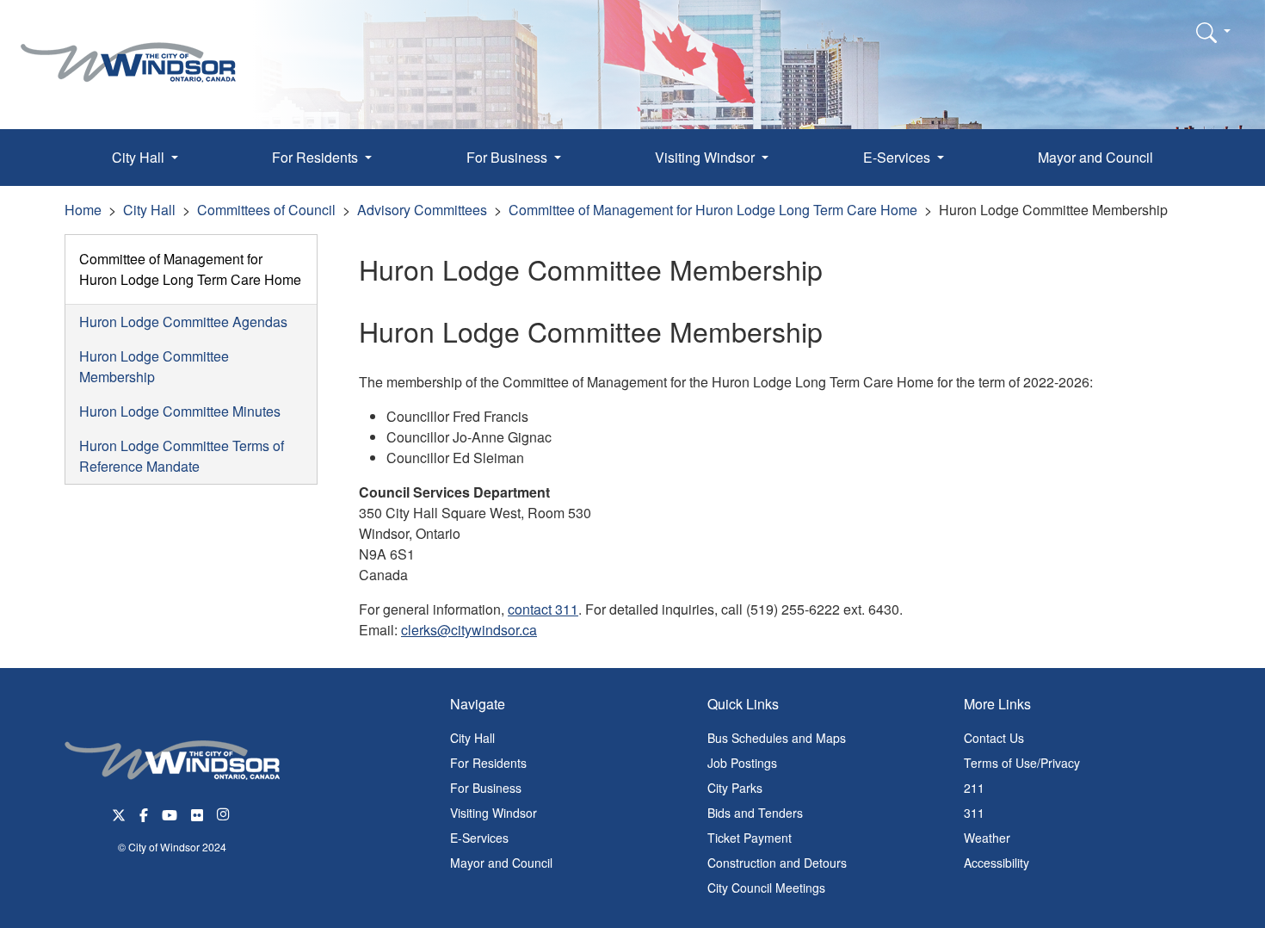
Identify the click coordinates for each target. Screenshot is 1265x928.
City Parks (734, 787)
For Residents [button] (316, 157)
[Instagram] (224, 813)
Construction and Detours (777, 862)
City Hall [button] (140, 157)
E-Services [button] (898, 157)
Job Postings (742, 762)
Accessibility (996, 862)
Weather (987, 837)
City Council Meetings (766, 887)
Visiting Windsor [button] (706, 157)
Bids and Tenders (755, 812)
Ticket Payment (749, 837)
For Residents (488, 762)
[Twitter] (119, 813)
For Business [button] (508, 157)
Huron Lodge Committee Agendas (183, 321)
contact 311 (543, 609)
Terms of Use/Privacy (1022, 762)
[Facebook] (143, 813)
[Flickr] (197, 813)
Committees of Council (266, 210)
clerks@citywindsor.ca (469, 630)
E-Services (479, 837)
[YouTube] (169, 813)
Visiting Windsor (493, 812)
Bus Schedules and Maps (776, 737)
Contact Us (994, 737)
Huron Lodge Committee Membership (154, 366)
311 (974, 812)
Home (83, 210)
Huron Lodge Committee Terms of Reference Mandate (181, 456)
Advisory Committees (422, 210)
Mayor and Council (1095, 157)
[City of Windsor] (128, 49)
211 (974, 787)
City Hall (149, 210)
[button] (1213, 32)
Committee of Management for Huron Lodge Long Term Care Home (713, 210)
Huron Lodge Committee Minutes (180, 411)
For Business (485, 787)
